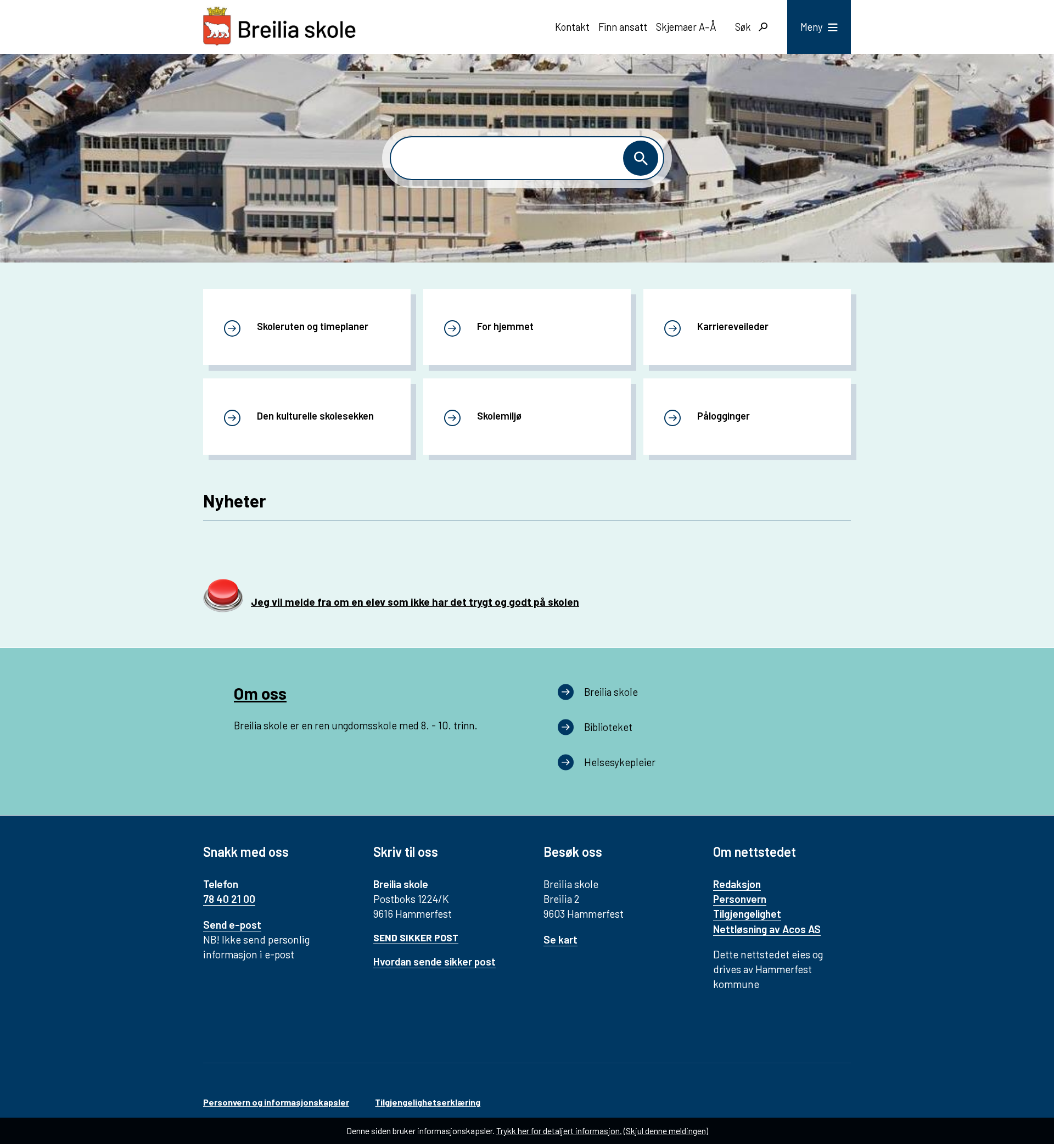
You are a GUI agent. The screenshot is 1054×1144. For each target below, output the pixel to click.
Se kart (560, 939)
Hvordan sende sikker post (434, 961)
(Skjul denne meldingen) (666, 1130)
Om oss (260, 693)
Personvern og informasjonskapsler (276, 1102)
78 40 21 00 (229, 898)
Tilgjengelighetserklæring (427, 1102)
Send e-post (232, 924)
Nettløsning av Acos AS (767, 929)
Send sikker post (415, 937)
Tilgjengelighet (747, 913)
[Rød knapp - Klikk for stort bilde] (223, 611)
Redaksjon (737, 884)
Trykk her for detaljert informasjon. (559, 1130)
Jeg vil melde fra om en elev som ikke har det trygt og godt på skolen (415, 601)
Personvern (739, 898)
